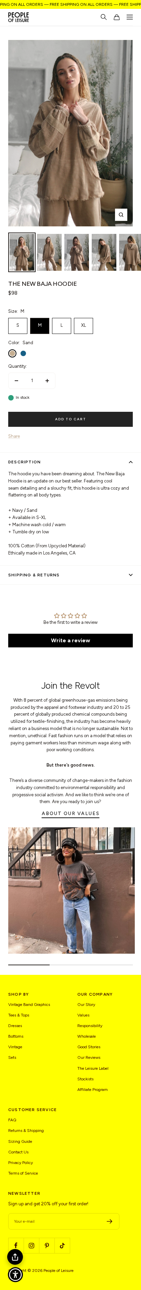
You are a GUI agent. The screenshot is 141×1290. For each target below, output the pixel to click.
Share (14, 436)
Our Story (86, 1004)
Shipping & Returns (34, 575)
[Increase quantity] (47, 381)
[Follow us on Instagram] (31, 1245)
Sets (12, 1057)
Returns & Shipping (26, 1130)
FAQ (12, 1120)
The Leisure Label (92, 1068)
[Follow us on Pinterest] (46, 1245)
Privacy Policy (20, 1162)
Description (24, 462)
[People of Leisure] (18, 17)
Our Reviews (88, 1057)
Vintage (15, 1046)
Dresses (15, 1025)
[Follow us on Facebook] (16, 1245)
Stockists (85, 1079)
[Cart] (117, 17)
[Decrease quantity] (16, 381)
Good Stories (88, 1046)
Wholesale (86, 1036)
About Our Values (71, 813)
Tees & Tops (18, 1015)
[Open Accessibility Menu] (15, 1274)
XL (83, 325)
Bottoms (15, 1036)
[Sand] (12, 353)
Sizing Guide (20, 1141)
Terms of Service (23, 1173)
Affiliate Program (92, 1089)
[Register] (110, 1221)
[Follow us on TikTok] (62, 1245)
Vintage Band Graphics (29, 1004)
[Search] (104, 17)
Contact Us (18, 1152)
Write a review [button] (70, 640)
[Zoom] (121, 215)
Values (83, 1015)
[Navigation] (130, 17)
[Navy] (23, 353)
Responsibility (89, 1025)
